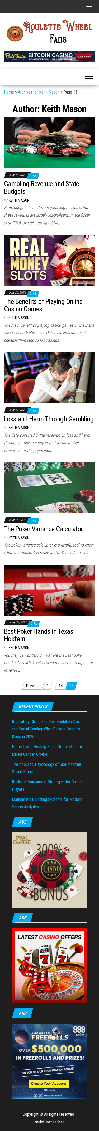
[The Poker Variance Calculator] (49, 487)
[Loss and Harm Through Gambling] (49, 377)
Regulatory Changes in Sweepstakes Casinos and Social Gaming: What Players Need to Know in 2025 (49, 729)
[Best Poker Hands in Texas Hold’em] (49, 589)
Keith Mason (19, 200)
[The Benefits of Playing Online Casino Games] (49, 259)
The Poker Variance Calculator (43, 529)
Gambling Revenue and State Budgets (41, 187)
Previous (33, 685)
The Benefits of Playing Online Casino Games (43, 305)
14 (61, 685)
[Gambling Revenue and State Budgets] (49, 142)
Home (9, 92)
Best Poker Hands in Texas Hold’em (38, 635)
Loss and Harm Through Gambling (48, 419)
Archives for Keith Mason (38, 92)
